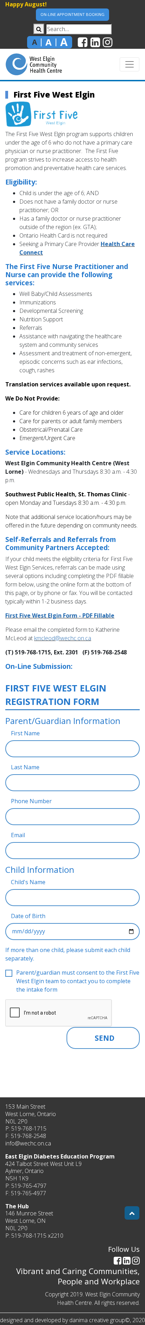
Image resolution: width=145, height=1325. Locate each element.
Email (18, 835)
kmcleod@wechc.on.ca (62, 638)
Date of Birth (28, 916)
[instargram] (107, 42)
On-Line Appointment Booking (72, 14)
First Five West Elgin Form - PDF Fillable (59, 615)
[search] (38, 29)
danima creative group (97, 1320)
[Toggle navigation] (129, 64)
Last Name (25, 767)
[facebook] (82, 42)
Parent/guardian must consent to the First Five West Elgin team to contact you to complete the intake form (77, 981)
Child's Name (28, 882)
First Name (25, 733)
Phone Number (31, 801)
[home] (34, 64)
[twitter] (95, 42)
